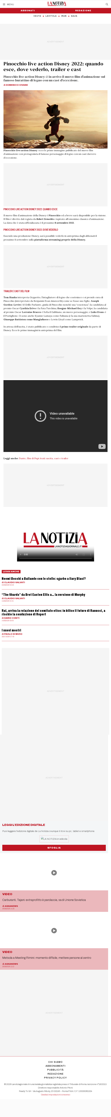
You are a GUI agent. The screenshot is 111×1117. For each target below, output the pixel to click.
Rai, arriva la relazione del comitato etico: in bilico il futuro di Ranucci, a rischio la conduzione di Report (53, 612)
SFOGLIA (54, 848)
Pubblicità (55, 1070)
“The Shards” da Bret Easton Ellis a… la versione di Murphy (43, 595)
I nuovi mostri (11, 630)
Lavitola (51, 16)
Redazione (83, 11)
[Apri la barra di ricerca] (107, 4)
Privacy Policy (55, 1077)
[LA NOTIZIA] (57, 3)
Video (7, 894)
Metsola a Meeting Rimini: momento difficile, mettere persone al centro (46, 957)
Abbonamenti (56, 1066)
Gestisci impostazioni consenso (55, 1094)
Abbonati (28, 11)
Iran (64, 16)
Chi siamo (55, 1062)
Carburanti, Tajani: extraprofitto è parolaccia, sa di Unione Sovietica (44, 899)
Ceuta (37, 16)
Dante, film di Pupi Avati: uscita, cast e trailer (43, 458)
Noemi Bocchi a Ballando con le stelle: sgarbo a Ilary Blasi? (44, 578)
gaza (74, 16)
